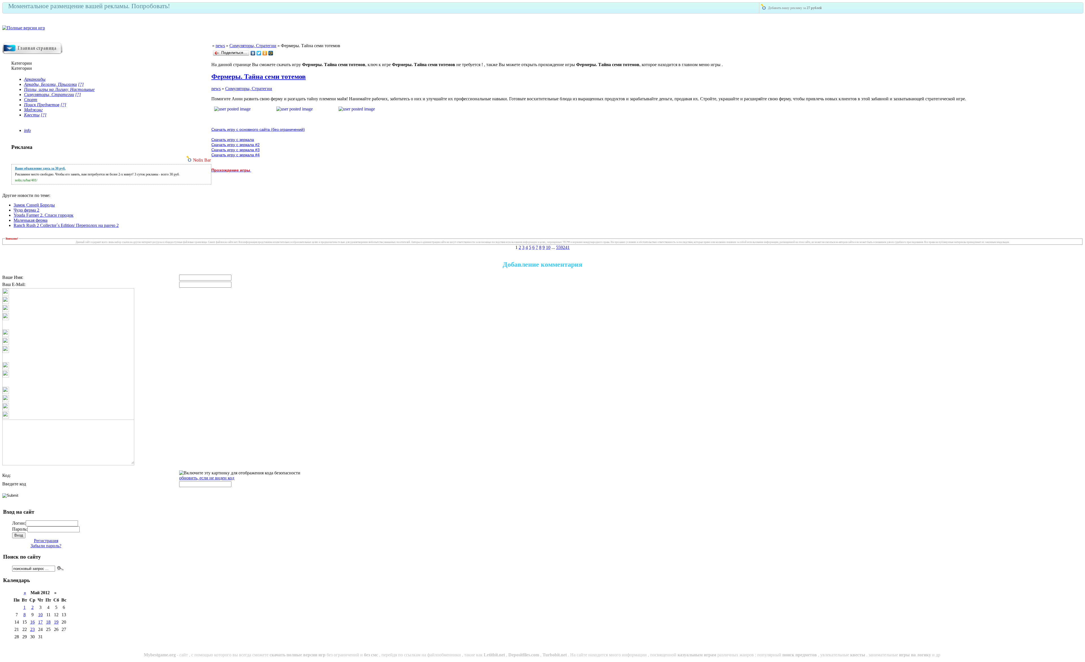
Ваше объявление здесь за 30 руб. (40, 168)
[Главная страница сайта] (32, 52)
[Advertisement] (1017, 30)
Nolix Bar (202, 160)
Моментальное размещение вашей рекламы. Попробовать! (89, 6)
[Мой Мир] (271, 53)
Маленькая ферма (30, 220)
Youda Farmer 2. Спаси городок (43, 215)
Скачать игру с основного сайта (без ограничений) (258, 129)
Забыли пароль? (46, 545)
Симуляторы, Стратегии (252, 45)
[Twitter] (259, 53)
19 (56, 622)
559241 (563, 247)
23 (32, 629)
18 (48, 622)
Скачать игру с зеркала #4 (235, 155)
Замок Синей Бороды (34, 205)
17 (40, 622)
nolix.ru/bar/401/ (26, 180)
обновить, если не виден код (206, 478)
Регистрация (46, 540)
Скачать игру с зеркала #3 (235, 149)
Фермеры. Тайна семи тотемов (258, 76)
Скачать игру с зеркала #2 (235, 144)
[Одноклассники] (265, 53)
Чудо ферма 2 (26, 210)
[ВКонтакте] (253, 53)
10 (548, 247)
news (220, 45)
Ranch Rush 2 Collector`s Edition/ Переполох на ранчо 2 (66, 225)
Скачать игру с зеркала (232, 139)
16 (32, 622)
